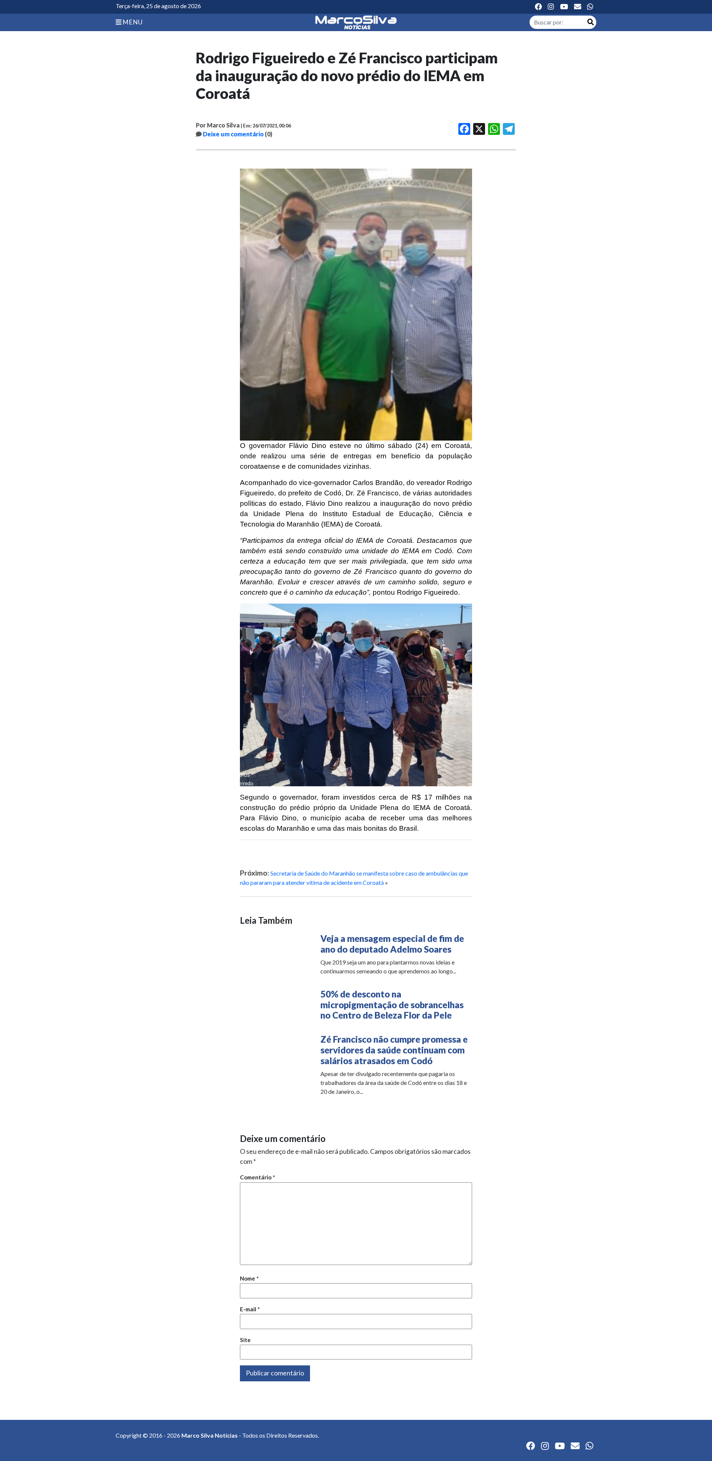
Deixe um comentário (233, 133)
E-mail (250, 1309)
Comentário (257, 1177)
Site (245, 1340)
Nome (249, 1278)
